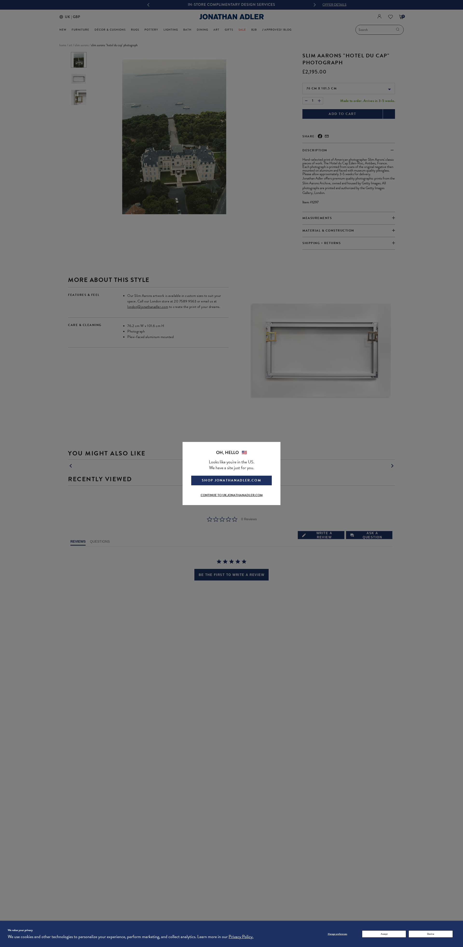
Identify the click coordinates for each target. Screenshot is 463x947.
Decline (430, 934)
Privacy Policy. (241, 936)
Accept (384, 934)
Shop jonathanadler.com (231, 480)
